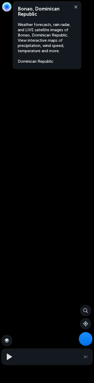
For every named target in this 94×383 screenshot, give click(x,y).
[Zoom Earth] (7, 7)
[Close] (74, 6)
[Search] (85, 310)
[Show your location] (85, 323)
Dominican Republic (35, 61)
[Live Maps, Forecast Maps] (85, 339)
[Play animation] (9, 357)
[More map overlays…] (7, 340)
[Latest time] (85, 357)
